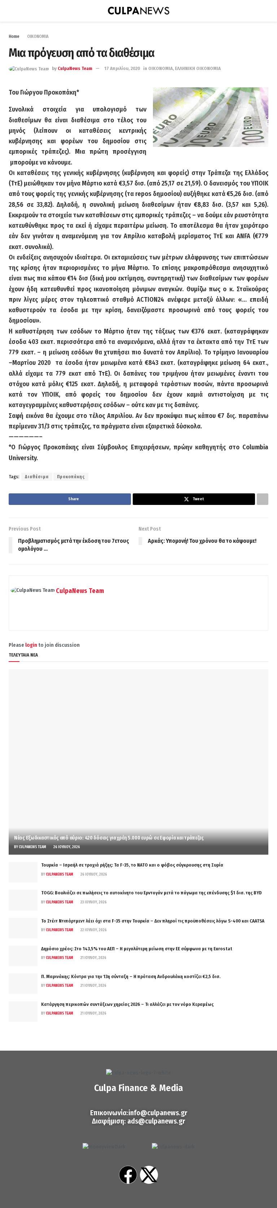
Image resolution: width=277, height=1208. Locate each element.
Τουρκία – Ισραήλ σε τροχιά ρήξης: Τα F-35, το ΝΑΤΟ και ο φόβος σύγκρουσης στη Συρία (132, 865)
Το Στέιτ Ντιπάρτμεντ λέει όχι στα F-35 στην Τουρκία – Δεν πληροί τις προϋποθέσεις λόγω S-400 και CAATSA (152, 921)
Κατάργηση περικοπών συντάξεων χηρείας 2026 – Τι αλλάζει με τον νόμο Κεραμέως (127, 1004)
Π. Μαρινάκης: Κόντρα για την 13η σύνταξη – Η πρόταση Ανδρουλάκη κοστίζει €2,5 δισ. (130, 976)
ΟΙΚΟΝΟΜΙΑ (37, 36)
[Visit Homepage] (138, 11)
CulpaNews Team (75, 68)
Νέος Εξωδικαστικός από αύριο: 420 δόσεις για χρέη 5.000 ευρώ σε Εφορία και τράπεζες (109, 838)
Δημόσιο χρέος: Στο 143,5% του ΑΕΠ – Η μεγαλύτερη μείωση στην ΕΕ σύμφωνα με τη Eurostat (136, 948)
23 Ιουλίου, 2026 (93, 902)
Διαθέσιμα (37, 476)
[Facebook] (128, 1175)
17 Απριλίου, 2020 (122, 68)
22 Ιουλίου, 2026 (93, 930)
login (31, 645)
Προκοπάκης (71, 476)
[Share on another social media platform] (262, 499)
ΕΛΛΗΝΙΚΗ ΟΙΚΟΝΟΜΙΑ (198, 68)
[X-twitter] (149, 1175)
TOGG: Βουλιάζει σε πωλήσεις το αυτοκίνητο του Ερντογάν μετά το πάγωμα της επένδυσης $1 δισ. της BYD (151, 892)
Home (14, 36)
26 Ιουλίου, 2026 (66, 847)
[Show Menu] (12, 11)
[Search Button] (265, 11)
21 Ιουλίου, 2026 (93, 958)
